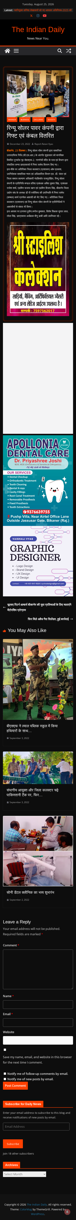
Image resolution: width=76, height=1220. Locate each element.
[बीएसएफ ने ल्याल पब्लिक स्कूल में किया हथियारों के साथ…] (38, 642)
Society (51, 119)
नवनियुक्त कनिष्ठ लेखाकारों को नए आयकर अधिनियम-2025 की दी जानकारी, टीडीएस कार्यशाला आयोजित (43, 12)
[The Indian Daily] (7, 50)
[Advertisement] (38, 378)
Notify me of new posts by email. (30, 1079)
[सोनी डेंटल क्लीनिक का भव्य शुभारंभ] (38, 818)
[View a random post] (68, 50)
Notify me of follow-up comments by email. (37, 1074)
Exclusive (38, 119)
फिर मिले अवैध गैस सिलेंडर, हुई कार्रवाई (48, 619)
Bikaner (12, 119)
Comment (11, 945)
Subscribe (13, 1144)
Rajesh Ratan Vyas (43, 144)
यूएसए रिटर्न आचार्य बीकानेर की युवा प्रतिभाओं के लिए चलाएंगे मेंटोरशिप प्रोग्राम (39, 607)
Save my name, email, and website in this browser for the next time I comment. (37, 1059)
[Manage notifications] (67, 1212)
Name (8, 996)
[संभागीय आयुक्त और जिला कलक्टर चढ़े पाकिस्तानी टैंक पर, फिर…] (38, 754)
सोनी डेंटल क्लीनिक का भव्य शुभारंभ (30, 892)
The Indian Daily (38, 29)
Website (8, 1032)
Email (8, 1014)
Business (25, 119)
